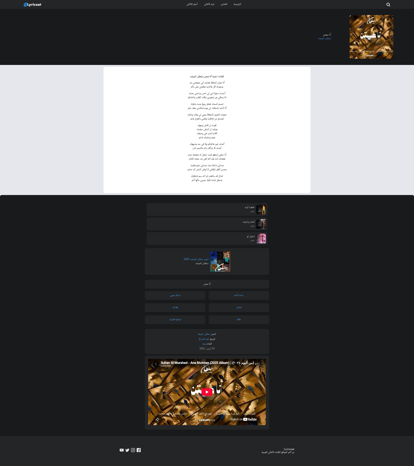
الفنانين (224, 4)
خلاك (239, 320)
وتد (204, 344)
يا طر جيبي (175, 295)
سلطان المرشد (324, 38)
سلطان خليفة (204, 334)
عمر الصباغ (204, 339)
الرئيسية (237, 4)
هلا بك (175, 307)
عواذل (239, 307)
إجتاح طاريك (175, 320)
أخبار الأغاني (192, 4)
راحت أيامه (239, 295)
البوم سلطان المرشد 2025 (196, 259)
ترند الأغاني (209, 4)
